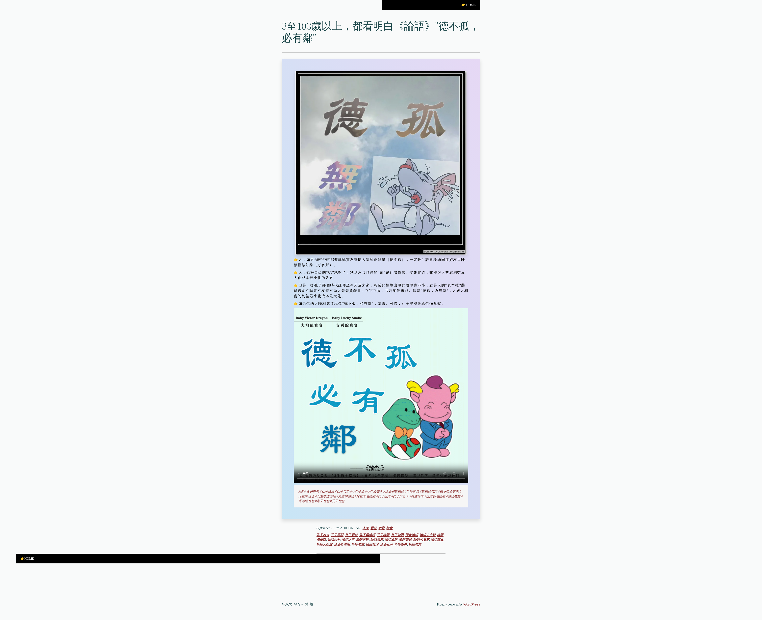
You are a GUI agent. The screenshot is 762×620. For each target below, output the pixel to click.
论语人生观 (324, 544)
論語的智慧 (421, 539)
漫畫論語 (411, 535)
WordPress (471, 604)
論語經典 (437, 539)
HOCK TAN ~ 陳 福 (297, 604)
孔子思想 (351, 535)
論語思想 (376, 539)
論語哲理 (362, 539)
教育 (381, 528)
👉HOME (27, 558)
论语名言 (357, 544)
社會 (389, 528)
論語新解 (405, 539)
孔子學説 (337, 535)
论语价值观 (342, 544)
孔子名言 (323, 535)
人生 (366, 528)
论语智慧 (415, 544)
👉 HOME (468, 5)
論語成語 (391, 539)
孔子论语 (397, 535)
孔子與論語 (367, 535)
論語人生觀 (428, 535)
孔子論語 (383, 535)
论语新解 (400, 544)
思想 (373, 528)
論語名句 (334, 539)
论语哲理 (372, 544)
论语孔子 (386, 544)
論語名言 (348, 539)
